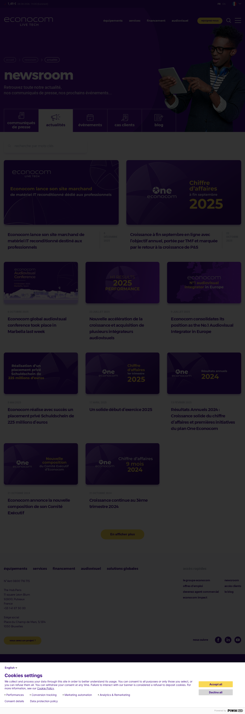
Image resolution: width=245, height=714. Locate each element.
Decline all (215, 692)
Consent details (14, 701)
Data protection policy (44, 701)
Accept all (215, 684)
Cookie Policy (45, 688)
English (10, 667)
